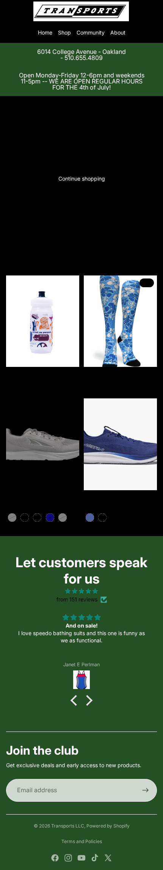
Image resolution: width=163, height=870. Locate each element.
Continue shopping (81, 178)
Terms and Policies (81, 841)
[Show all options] (74, 517)
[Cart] (154, 11)
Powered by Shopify (108, 826)
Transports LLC (67, 826)
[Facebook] (55, 857)
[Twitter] (108, 857)
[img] (81, 591)
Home (45, 32)
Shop (64, 32)
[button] (76, 700)
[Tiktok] (94, 857)
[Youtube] (81, 857)
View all (81, 238)
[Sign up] (146, 790)
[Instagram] (68, 857)
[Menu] (8, 11)
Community (91, 32)
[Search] (25, 11)
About (117, 32)
